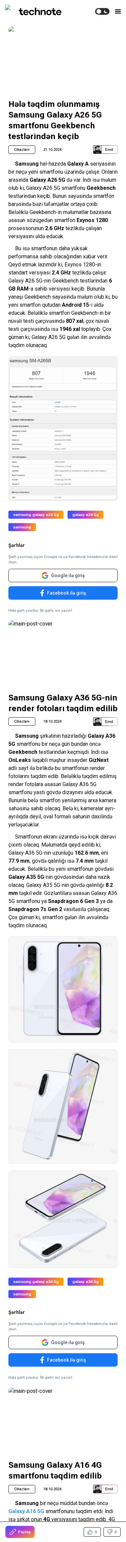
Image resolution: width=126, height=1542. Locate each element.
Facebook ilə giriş (66, 593)
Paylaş (24, 1532)
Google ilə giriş (68, 575)
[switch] (102, 11)
